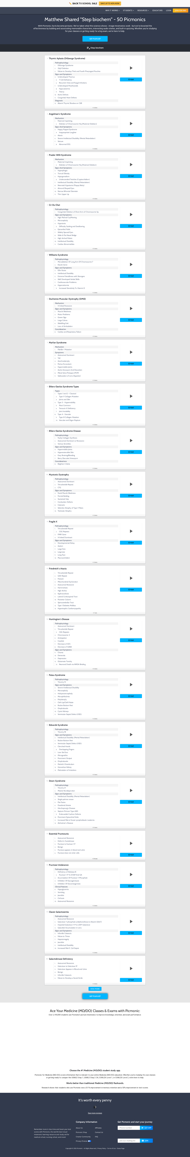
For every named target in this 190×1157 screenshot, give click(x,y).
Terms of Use (111, 1148)
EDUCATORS (157, 10)
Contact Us (99, 1132)
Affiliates (98, 1128)
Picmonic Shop (81, 1132)
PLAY (132, 79)
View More (95, 989)
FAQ (96, 1137)
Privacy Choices (82, 1141)
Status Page (120, 1148)
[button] (95, 1042)
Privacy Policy (101, 1148)
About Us (79, 1128)
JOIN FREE (180, 10)
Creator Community (83, 1137)
